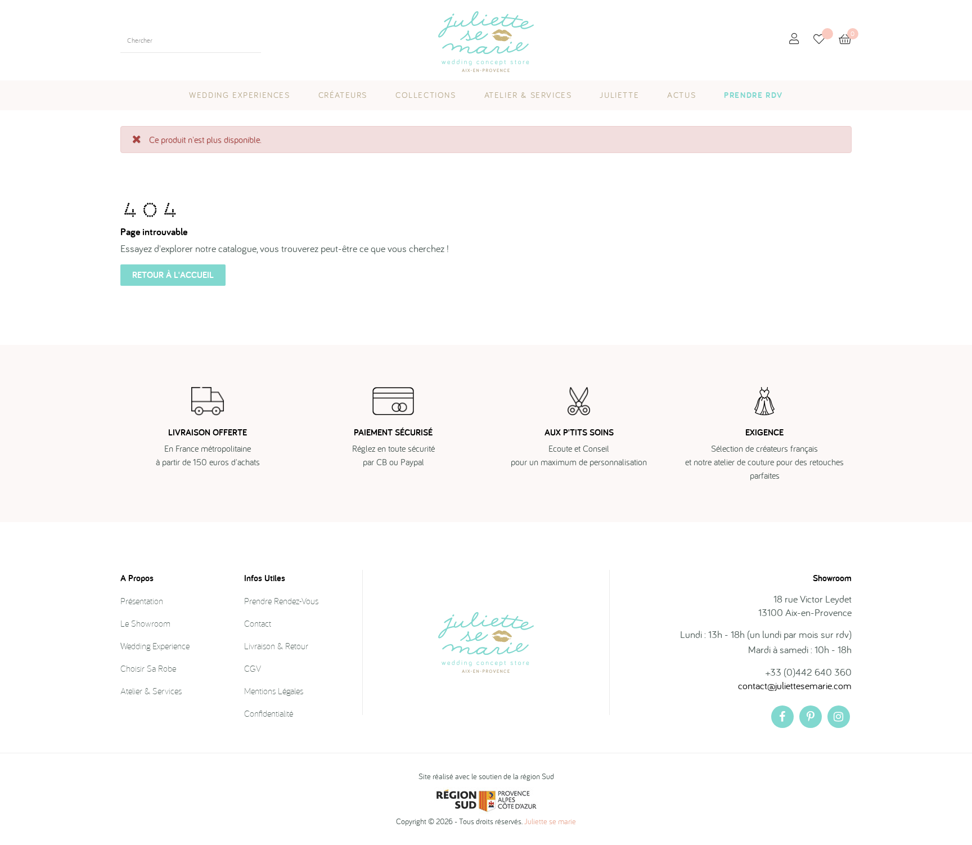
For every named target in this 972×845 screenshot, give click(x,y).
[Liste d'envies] (826, 40)
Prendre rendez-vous (281, 600)
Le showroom (145, 623)
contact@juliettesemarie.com (795, 685)
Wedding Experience (155, 645)
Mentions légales (273, 690)
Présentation (141, 600)
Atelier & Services (151, 690)
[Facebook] (782, 716)
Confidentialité (268, 713)
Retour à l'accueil (173, 275)
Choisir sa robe (148, 668)
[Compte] (794, 39)
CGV (252, 668)
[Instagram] (838, 716)
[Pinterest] (810, 716)
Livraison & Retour (276, 645)
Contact (257, 623)
